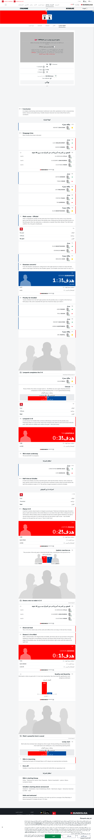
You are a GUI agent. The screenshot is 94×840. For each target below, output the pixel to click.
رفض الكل (69, 836)
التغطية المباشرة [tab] (62, 25)
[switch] (54, 46)
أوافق (54, 836)
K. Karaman (54, 64)
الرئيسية (57, 5)
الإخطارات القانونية (19, 812)
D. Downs (40, 72)
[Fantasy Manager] (3, 1)
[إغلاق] (2, 827)
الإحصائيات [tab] (39, 25)
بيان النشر (27, 832)
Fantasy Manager (8, 1)
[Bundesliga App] (14, 1)
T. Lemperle (39, 66)
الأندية (35, 5)
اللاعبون (27, 5)
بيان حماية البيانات (32, 832)
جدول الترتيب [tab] (31, 25)
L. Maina (40, 69)
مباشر (31, 5)
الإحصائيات (20, 5)
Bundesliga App (20, 1)
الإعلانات (31, 812)
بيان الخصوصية (19, 814)
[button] (5, 5)
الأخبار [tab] (54, 25)
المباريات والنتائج (50, 5)
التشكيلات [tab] (47, 25)
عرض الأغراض (84, 836)
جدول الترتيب (41, 5)
